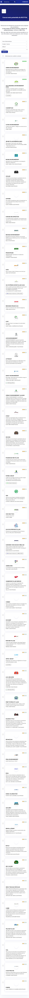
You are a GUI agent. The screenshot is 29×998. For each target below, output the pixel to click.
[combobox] (14, 41)
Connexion (25, 1)
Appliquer (4, 51)
